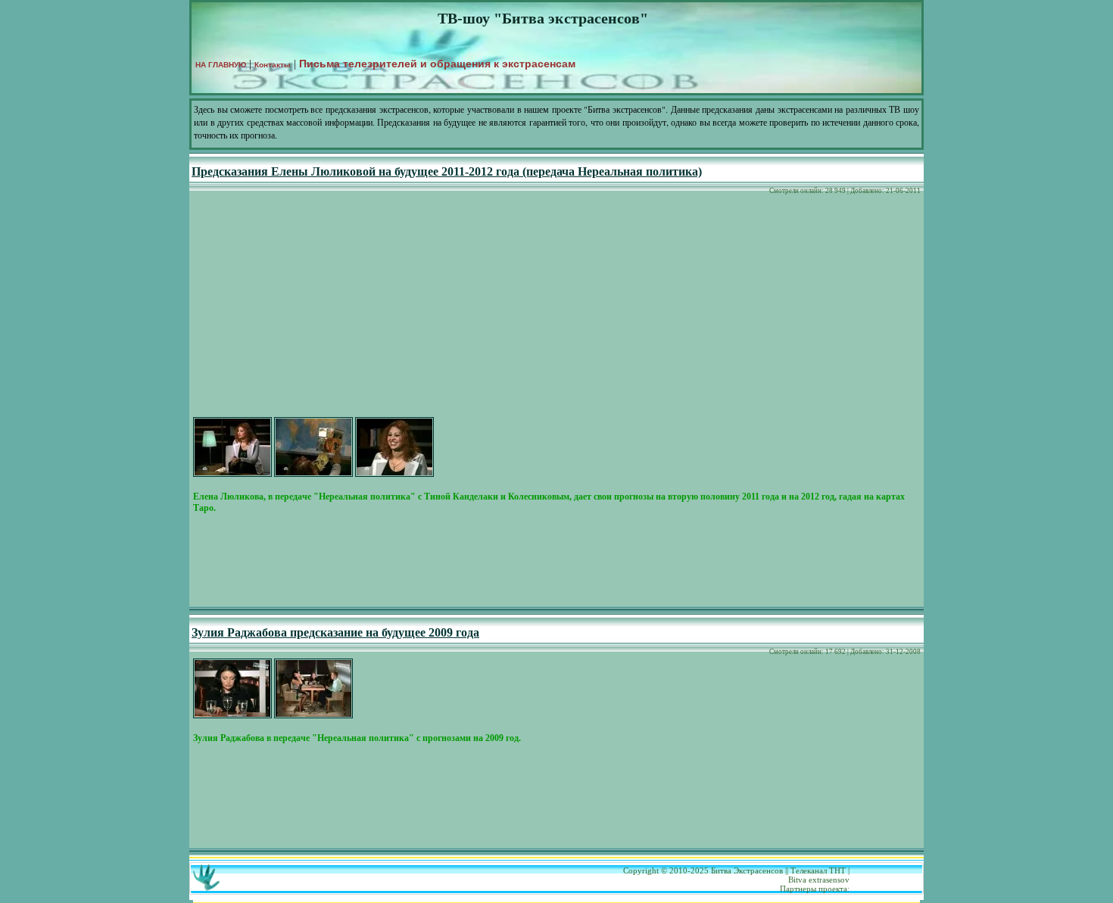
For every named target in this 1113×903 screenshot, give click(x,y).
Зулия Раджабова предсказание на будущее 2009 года (335, 632)
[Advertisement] (556, 308)
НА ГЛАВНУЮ (220, 65)
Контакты (272, 65)
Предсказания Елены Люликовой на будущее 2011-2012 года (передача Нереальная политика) (447, 171)
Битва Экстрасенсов (747, 870)
